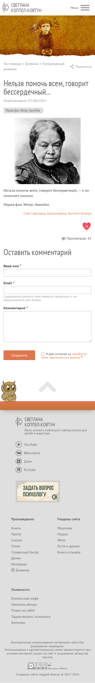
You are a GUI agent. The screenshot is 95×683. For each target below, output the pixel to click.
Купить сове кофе (24, 598)
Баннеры (18, 622)
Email (8, 283)
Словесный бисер (25, 552)
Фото (61, 540)
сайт (50, 653)
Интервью (19, 564)
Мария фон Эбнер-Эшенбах (23, 110)
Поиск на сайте (23, 610)
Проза (16, 534)
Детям (16, 558)
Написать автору (24, 604)
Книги (16, 528)
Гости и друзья (68, 546)
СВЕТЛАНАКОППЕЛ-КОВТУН (26, 7)
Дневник (32, 63)
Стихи (15, 546)
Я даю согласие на (64, 355)
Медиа (62, 534)
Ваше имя (11, 266)
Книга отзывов (68, 552)
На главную (12, 63)
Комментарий (14, 308)
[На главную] (5, 7)
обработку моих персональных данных (64, 355)
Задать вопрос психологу (30, 616)
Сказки (16, 540)
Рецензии (64, 528)
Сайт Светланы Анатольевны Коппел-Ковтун (57, 213)
